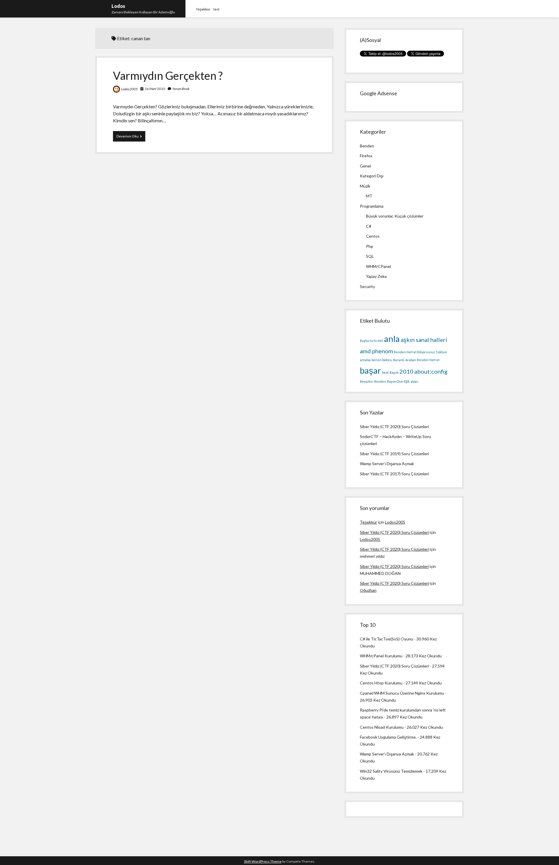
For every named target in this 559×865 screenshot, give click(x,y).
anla (392, 338)
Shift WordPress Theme (263, 861)
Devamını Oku (130, 138)
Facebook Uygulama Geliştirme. (388, 737)
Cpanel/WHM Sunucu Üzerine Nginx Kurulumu (402, 693)
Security (367, 286)
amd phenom (376, 350)
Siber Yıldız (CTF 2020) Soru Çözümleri (394, 426)
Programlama (371, 206)
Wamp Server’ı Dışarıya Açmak (387, 463)
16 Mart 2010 (155, 88)
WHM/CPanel (378, 266)
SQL (370, 256)
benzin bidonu (382, 360)
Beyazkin (366, 381)
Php (369, 246)
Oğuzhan (368, 590)
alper (414, 381)
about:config (430, 371)
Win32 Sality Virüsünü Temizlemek (391, 771)
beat (385, 372)
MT (369, 195)
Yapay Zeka (376, 276)
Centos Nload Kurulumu (382, 727)
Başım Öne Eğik (398, 381)
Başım (394, 372)
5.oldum (441, 352)
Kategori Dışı (371, 175)
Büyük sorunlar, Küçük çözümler (394, 215)
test (216, 9)
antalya (365, 360)
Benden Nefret (428, 360)
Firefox (366, 155)
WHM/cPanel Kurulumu (381, 655)
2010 (406, 371)
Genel (365, 165)
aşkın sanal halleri (424, 339)
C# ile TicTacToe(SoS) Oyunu (386, 638)
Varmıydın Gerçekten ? (168, 75)
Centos (373, 236)
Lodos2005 (129, 89)
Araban (410, 360)
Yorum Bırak (181, 88)
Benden (367, 145)
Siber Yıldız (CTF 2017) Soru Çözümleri (394, 473)
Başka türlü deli (371, 341)
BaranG (398, 360)
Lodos (118, 6)
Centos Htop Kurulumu (381, 682)
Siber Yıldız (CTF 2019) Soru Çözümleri (394, 453)
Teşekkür (203, 9)
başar (370, 370)
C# (368, 226)
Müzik (365, 185)
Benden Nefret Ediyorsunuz (414, 352)
